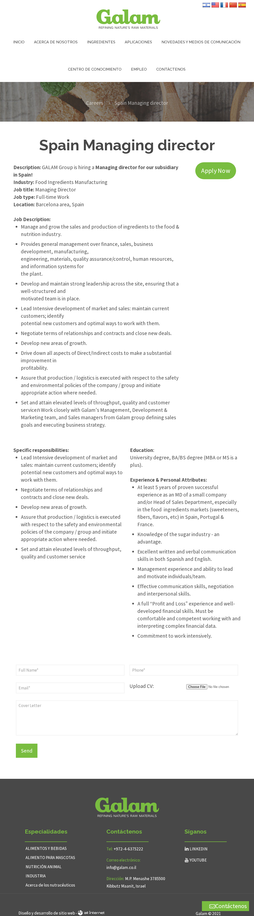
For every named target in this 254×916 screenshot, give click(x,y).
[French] (224, 7)
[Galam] (128, 18)
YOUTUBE (198, 860)
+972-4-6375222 (128, 849)
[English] (215, 7)
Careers (94, 103)
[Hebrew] (206, 7)
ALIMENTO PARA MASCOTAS (50, 857)
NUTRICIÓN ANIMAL (44, 866)
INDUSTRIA (36, 876)
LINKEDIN (199, 849)
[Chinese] (233, 7)
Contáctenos (231, 906)
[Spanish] (242, 7)
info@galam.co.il (121, 867)
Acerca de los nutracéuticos (50, 885)
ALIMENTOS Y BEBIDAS (46, 848)
